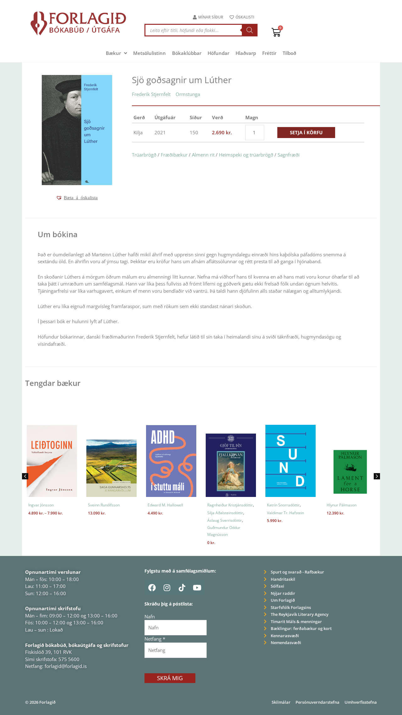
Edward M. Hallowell (159, 505)
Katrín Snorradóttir (277, 505)
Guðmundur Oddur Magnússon (218, 531)
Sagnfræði (289, 155)
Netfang (154, 639)
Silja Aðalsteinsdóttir (219, 512)
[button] (77, 198)
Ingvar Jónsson (35, 505)
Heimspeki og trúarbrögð (246, 155)
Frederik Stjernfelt (151, 94)
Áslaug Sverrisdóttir (219, 520)
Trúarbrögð (144, 155)
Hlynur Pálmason (336, 505)
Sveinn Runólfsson (98, 505)
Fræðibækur (174, 155)
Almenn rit (203, 155)
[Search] (250, 30)
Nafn (149, 616)
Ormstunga (188, 94)
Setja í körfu (306, 132)
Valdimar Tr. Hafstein (279, 512)
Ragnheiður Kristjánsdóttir (224, 505)
